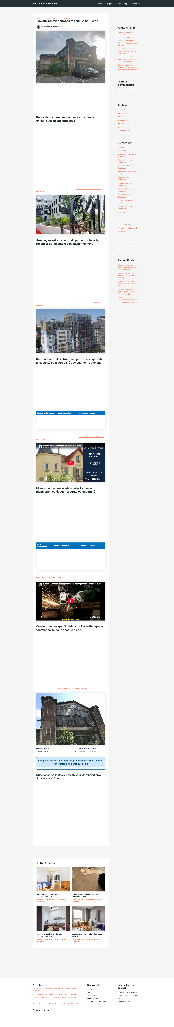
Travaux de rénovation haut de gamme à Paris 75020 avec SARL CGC (126, 59)
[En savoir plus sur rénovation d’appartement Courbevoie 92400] (53, 879)
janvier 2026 (122, 117)
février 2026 (122, 113)
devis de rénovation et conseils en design (72, 689)
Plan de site (122, 231)
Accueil (99, 4)
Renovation (122, 151)
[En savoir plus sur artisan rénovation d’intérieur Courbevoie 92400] (53, 919)
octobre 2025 (122, 127)
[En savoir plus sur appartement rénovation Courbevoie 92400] (88, 919)
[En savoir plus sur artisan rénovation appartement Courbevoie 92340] (88, 879)
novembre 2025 (123, 124)
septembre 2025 (124, 131)
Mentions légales (124, 224)
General (121, 147)
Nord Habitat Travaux (45, 3)
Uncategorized (123, 212)
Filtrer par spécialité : (42, 748)
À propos (108, 4)
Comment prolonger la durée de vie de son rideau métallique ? (127, 43)
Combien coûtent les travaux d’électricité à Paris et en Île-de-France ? (127, 35)
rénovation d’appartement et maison (49, 577)
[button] (128, 3)
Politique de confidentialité (127, 228)
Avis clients (136, 4)
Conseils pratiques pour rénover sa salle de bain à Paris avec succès (127, 51)
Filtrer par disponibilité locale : (87, 748)
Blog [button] (125, 4)
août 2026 (121, 110)
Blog (88, 992)
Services (118, 4)
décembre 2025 (123, 120)
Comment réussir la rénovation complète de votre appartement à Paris (127, 67)
